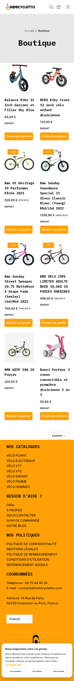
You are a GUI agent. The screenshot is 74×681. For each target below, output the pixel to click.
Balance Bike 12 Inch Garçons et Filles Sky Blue (19, 105)
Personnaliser (15, 671)
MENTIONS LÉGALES (22, 549)
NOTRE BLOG (16, 526)
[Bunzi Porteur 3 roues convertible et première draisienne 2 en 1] (55, 347)
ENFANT (22, 476)
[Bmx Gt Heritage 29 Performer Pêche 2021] (19, 161)
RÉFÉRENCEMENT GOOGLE (27, 565)
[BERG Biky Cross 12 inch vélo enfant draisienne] (55, 78)
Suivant (57, 435)
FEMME (21, 481)
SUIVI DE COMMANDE (23, 520)
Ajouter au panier (18, 229)
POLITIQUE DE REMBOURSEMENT (32, 554)
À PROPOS (14, 510)
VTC (19, 471)
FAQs (10, 505)
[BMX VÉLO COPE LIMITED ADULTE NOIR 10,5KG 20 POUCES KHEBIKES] (55, 254)
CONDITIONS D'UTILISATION (28, 559)
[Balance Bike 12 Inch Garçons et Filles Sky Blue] (19, 78)
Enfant (9, 123)
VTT (19, 466)
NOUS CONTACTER (21, 515)
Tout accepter (58, 671)
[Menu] (68, 7)
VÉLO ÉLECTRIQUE (21, 461)
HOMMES (23, 487)
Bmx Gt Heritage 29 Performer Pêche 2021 (19, 188)
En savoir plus (13, 664)
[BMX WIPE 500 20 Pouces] (19, 347)
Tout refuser (37, 671)
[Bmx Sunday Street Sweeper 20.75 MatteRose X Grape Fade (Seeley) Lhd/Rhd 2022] (19, 254)
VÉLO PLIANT (17, 455)
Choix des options (19, 136)
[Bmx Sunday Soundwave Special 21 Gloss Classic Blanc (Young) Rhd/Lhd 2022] (55, 161)
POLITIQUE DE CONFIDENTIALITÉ (32, 544)
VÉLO (11, 466)
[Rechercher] (51, 7)
